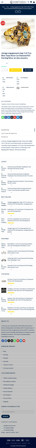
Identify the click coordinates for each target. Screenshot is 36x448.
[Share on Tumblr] (21, 117)
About (8, 443)
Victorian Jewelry (15, 104)
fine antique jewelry (9, 108)
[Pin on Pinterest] (14, 117)
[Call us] (14, 340)
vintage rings (8, 113)
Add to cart (15, 70)
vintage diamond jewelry (11, 111)
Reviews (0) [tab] (4, 137)
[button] (2, 2)
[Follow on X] (8, 340)
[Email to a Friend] (11, 117)
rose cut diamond (19, 108)
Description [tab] (5, 130)
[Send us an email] (11, 340)
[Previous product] (19, 11)
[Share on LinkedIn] (17, 117)
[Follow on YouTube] (24, 340)
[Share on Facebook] (5, 117)
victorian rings (23, 110)
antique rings (15, 106)
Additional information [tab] (9, 133)
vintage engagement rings (23, 111)
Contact (24, 443)
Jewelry (8, 104)
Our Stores (14, 443)
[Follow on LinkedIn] (21, 340)
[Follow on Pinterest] (17, 340)
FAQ (29, 443)
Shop (8, 7)
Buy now (28, 70)
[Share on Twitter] (8, 117)
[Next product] (16, 11)
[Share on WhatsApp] (2, 117)
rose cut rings (8, 110)
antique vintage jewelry (23, 106)
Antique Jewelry (7, 106)
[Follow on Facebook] (2, 340)
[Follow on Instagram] (5, 340)
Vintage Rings (22, 104)
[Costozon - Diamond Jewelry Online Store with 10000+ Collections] (18, 2)
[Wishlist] (31, 2)
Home (3, 7)
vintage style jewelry (16, 113)
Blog (19, 443)
